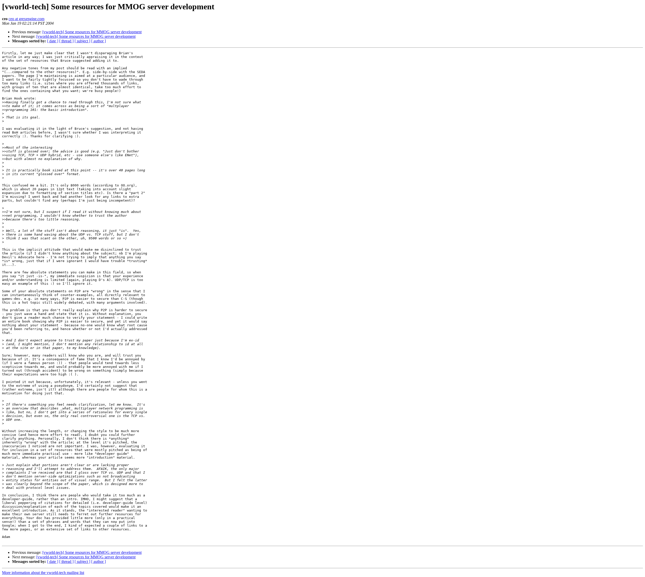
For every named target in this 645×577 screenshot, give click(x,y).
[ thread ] (66, 41)
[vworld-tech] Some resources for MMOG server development (92, 32)
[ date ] (52, 41)
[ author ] (98, 41)
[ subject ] (82, 41)
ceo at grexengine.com (26, 19)
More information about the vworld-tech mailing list (43, 572)
